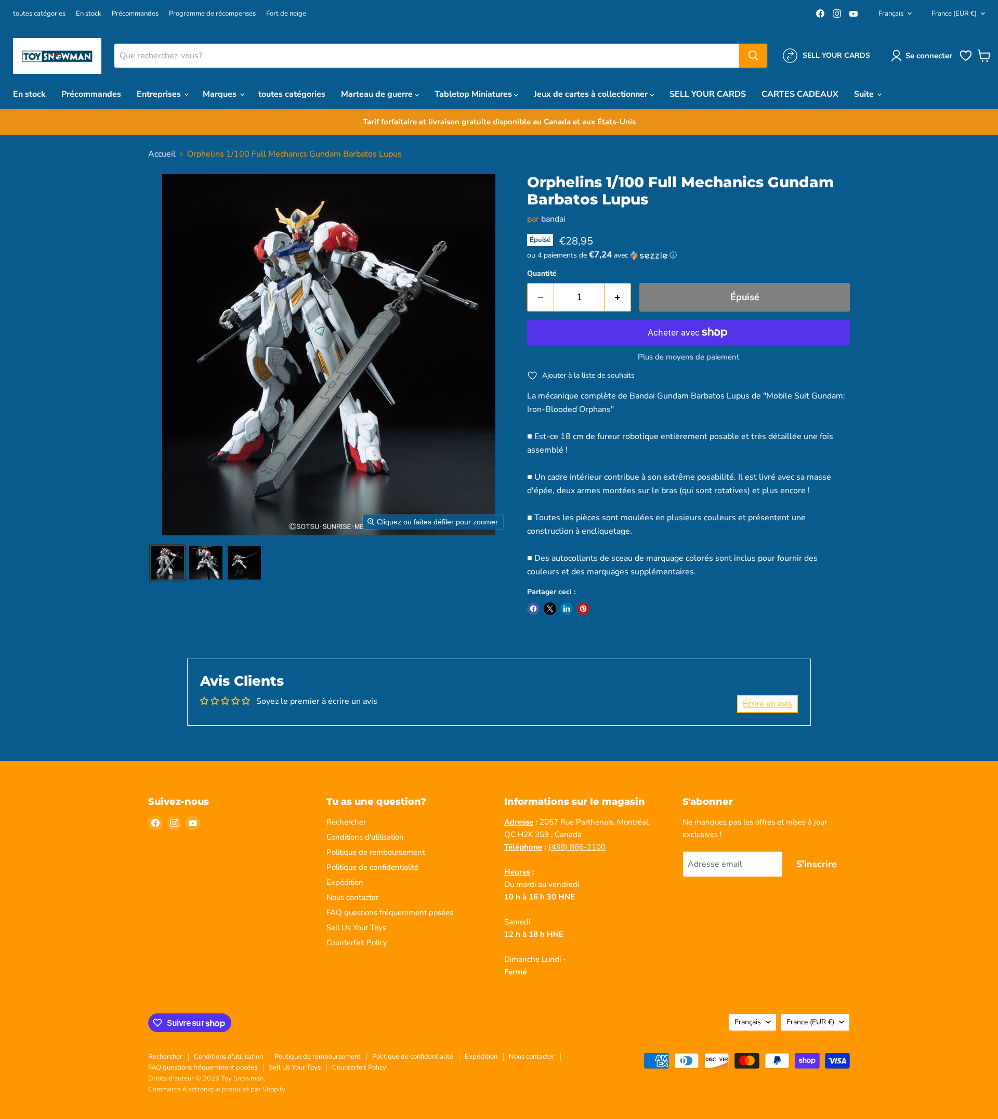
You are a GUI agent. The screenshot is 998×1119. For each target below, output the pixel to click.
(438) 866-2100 (577, 847)
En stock (88, 14)
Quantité (542, 273)
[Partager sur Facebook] (533, 608)
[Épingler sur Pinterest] (583, 608)
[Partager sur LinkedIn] (566, 608)
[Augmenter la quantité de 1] (618, 297)
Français (890, 13)
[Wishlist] (966, 60)
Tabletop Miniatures (474, 94)
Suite (865, 94)
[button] (923, 55)
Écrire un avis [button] (767, 704)
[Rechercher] (753, 56)
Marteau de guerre (378, 94)
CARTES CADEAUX (799, 94)
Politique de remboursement (375, 852)
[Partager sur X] (550, 608)
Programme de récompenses (212, 14)
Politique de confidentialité (372, 867)
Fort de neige (286, 14)
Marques (221, 94)
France (954, 13)
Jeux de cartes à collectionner (592, 94)
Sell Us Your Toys (356, 927)
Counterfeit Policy (356, 942)
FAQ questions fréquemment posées (389, 912)
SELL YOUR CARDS (707, 94)
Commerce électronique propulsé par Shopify (216, 1089)
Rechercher (346, 822)
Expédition (344, 882)
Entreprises (160, 94)
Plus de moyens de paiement (688, 357)
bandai (553, 219)
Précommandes (135, 14)
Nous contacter (352, 897)
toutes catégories (39, 14)
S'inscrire (816, 864)
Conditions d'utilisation (365, 837)
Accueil (162, 154)
